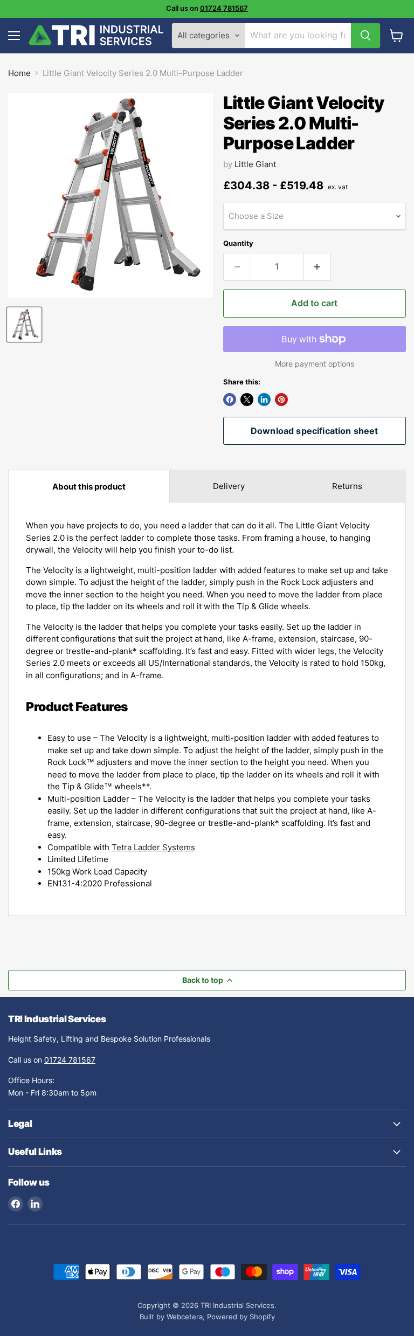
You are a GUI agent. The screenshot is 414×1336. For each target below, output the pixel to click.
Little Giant (255, 164)
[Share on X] (246, 399)
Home (19, 73)
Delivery (229, 486)
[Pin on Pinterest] (281, 399)
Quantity (238, 243)
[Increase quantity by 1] (317, 267)
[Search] (365, 35)
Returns (347, 486)
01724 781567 (224, 8)
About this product (89, 486)
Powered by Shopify (241, 1316)
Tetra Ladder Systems (153, 847)
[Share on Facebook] (229, 399)
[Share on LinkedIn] (264, 399)
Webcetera (185, 1316)
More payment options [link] (314, 364)
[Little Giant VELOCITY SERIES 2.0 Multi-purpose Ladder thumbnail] (24, 324)
